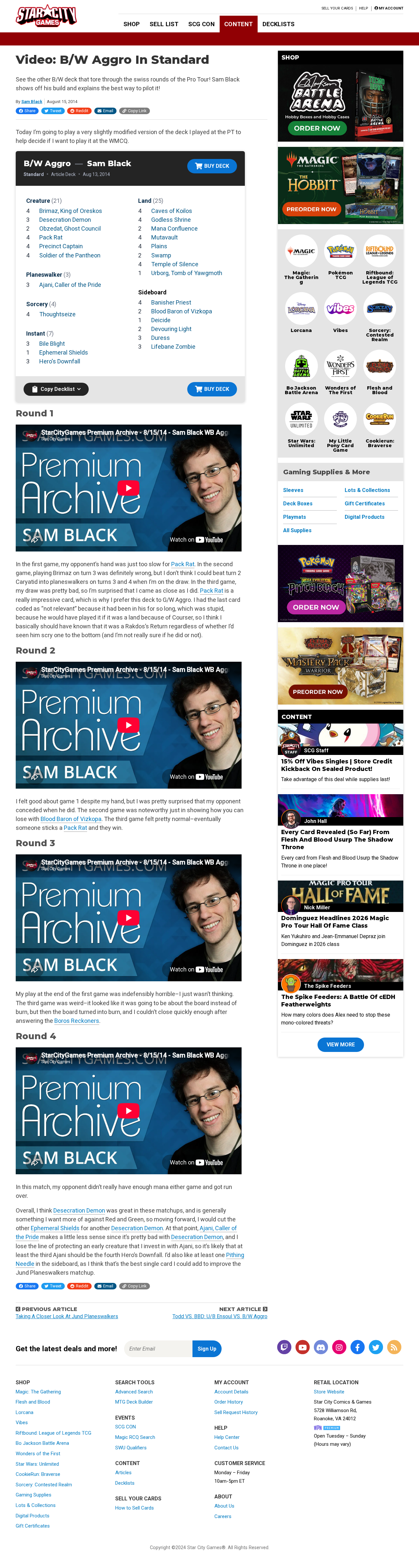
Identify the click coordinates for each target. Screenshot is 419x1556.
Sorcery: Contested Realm (380, 334)
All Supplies (297, 530)
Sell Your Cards (337, 8)
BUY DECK (216, 166)
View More (341, 1044)
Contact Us (226, 1448)
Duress (160, 337)
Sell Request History (236, 1412)
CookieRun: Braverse (38, 1474)
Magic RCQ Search (135, 1437)
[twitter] (376, 1348)
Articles (123, 1473)
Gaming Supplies (33, 1495)
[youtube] (302, 1348)
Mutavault (164, 237)
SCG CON (201, 24)
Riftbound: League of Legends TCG (379, 277)
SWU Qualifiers (131, 1448)
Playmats (294, 517)
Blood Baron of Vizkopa (181, 311)
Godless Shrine (171, 219)
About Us (224, 1506)
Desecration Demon (65, 219)
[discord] (321, 1348)
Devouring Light (171, 328)
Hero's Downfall (59, 361)
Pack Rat (51, 237)
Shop (131, 24)
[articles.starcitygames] (394, 1348)
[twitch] (284, 1348)
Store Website (329, 1392)
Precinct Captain (61, 246)
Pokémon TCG (340, 275)
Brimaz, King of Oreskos (70, 210)
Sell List (164, 24)
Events (125, 1418)
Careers (222, 1516)
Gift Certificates (365, 503)
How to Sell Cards (134, 1508)
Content (238, 24)
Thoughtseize (57, 314)
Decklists (279, 24)
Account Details (231, 1392)
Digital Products (365, 517)
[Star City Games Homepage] (57, 15)
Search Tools (135, 1382)
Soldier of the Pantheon (69, 255)
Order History (228, 1402)
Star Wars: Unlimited (301, 443)
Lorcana (301, 330)
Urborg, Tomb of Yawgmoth (186, 273)
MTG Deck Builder (134, 1402)
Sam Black (31, 101)
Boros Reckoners (76, 1020)
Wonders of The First (340, 390)
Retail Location (336, 1382)
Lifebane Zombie (173, 346)
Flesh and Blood (379, 390)
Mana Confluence (174, 228)
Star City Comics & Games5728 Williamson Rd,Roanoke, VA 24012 (343, 1410)
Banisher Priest (171, 302)
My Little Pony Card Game (340, 445)
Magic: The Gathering (301, 277)
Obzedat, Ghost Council (70, 228)
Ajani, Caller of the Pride (70, 284)
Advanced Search (134, 1392)
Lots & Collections (367, 490)
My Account (231, 1382)
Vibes (340, 330)
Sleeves (293, 490)
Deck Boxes (298, 503)
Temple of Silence (174, 264)
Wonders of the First (38, 1454)
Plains (159, 246)
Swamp (161, 255)
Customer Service (239, 1463)
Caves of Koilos (171, 210)
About (223, 1497)
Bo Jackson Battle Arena (301, 390)
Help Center (227, 1437)
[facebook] (357, 1348)
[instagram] (339, 1348)
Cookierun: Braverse (380, 443)
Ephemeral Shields (63, 352)
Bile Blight (52, 343)
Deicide (161, 320)
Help (363, 8)
